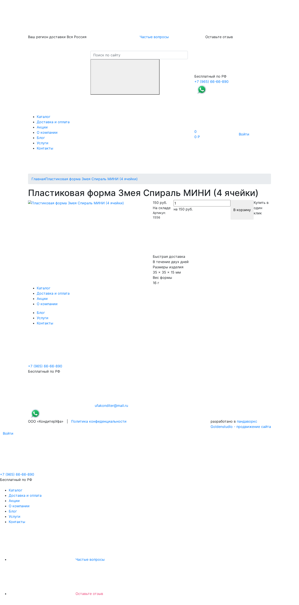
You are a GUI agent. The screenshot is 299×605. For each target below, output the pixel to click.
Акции (42, 127)
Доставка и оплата (53, 122)
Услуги (42, 143)
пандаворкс (247, 421)
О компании (47, 132)
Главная (38, 179)
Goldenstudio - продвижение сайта (241, 426)
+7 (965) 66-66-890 (211, 81)
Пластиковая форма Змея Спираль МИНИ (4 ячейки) (91, 179)
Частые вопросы (154, 37)
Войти (244, 134)
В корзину (242, 210)
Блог (41, 137)
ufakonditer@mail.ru (111, 405)
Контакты (45, 148)
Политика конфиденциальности (99, 421)
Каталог (43, 116)
